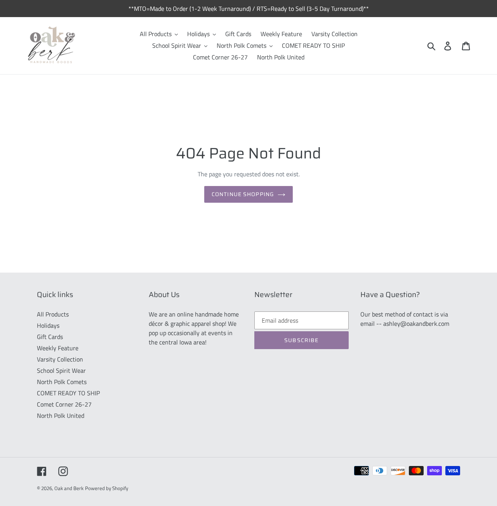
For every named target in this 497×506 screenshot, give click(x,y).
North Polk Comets (62, 381)
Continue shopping (243, 194)
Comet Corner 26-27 (64, 404)
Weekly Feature (57, 348)
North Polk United (60, 415)
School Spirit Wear (61, 370)
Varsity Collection (60, 359)
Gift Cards (50, 336)
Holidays (48, 325)
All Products (53, 314)
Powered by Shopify (106, 488)
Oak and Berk (68, 488)
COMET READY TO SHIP (68, 393)
